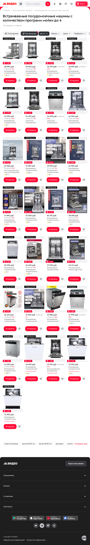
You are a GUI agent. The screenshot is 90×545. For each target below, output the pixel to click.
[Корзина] (71, 4)
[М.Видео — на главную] (10, 4)
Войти (82, 4)
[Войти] (54, 4)
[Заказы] (60, 4)
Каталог (21, 4)
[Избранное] (66, 4)
